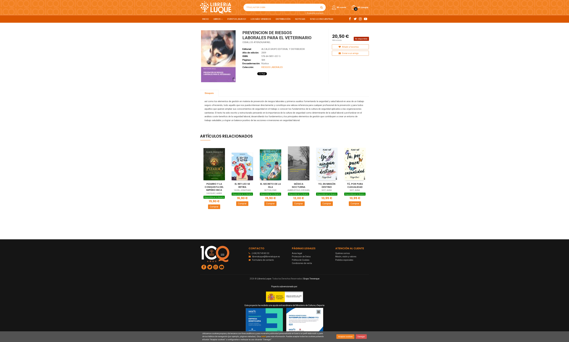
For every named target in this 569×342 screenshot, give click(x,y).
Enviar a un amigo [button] (350, 53)
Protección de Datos (301, 256)
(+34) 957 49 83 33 (260, 253)
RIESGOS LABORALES (272, 67)
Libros (217, 18)
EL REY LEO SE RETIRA (242, 185)
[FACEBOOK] (349, 18)
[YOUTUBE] (365, 18)
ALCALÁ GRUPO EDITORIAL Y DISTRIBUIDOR (283, 49)
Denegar (361, 336)
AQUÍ (263, 336)
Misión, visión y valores (345, 256)
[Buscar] (321, 7)
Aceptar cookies (345, 336)
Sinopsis (209, 93)
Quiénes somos (342, 253)
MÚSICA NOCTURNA (298, 185)
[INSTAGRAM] (360, 18)
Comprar (214, 206)
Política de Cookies (300, 260)
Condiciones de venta (302, 263)
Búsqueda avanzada (314, 13)
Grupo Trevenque (311, 278)
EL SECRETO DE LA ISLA (270, 185)
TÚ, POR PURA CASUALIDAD (355, 185)
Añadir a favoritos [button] (350, 47)
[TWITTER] (355, 18)
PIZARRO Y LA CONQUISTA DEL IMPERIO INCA (214, 187)
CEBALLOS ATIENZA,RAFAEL (256, 42)
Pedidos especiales (344, 260)
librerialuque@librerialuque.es (266, 256)
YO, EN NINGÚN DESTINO (326, 185)
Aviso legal (297, 253)
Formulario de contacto (263, 260)
